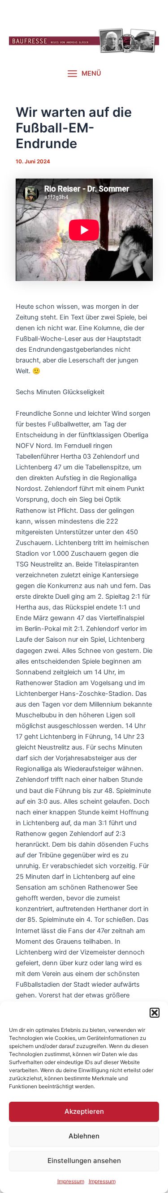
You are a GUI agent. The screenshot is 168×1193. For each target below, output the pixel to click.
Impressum (70, 1181)
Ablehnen (84, 1136)
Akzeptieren (84, 1111)
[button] (154, 1012)
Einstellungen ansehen (84, 1160)
